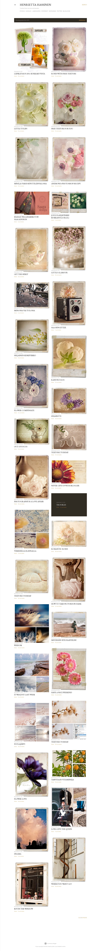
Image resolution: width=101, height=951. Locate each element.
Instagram (52, 11)
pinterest (44, 11)
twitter (59, 11)
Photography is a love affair (29, 501)
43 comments (21, 746)
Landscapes (36, 11)
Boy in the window (23, 909)
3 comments (58, 831)
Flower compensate (24, 410)
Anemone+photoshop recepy (66, 183)
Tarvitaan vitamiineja (62, 779)
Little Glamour (59, 272)
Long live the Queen (61, 829)
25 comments (21, 76)
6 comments (21, 221)
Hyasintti (56, 416)
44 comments (21, 647)
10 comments (58, 76)
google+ (29, 11)
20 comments (21, 598)
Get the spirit (21, 274)
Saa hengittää (58, 327)
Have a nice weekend (61, 692)
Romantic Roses (59, 549)
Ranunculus (57, 380)
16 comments (21, 276)
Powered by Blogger (51, 943)
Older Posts (82, 917)
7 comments (58, 330)
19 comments (21, 131)
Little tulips (20, 128)
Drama (17, 854)
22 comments (58, 382)
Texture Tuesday (59, 452)
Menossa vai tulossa (24, 310)
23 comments (58, 275)
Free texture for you (62, 128)
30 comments (58, 744)
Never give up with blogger (65, 485)
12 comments (21, 449)
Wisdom (18, 645)
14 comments (21, 553)
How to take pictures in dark (66, 604)
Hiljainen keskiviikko (25, 355)
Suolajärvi (19, 744)
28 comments (58, 551)
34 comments (58, 186)
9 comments (58, 220)
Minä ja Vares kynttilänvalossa (30, 183)
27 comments (58, 454)
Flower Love (20, 799)
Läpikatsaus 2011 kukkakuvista (29, 73)
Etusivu (22, 11)
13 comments (21, 186)
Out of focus (20, 446)
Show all (82, 20)
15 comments (21, 357)
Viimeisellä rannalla (25, 551)
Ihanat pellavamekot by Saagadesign (26, 218)
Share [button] (15, 76)
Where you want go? (61, 884)
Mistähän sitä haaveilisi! (64, 640)
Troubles (61, 505)
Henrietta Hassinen (35, 5)
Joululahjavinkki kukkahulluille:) (60, 216)
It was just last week (24, 694)
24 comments (21, 412)
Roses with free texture (63, 73)
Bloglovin (66, 11)
